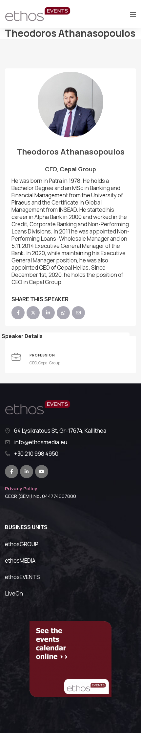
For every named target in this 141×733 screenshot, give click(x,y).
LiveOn (14, 593)
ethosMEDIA (20, 560)
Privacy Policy (21, 488)
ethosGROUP (21, 544)
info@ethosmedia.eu (40, 442)
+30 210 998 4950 (36, 453)
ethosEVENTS (22, 577)
